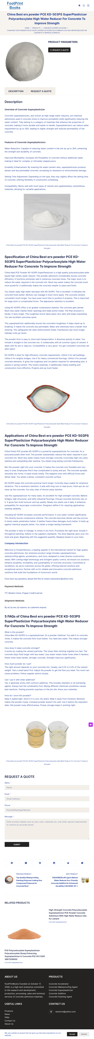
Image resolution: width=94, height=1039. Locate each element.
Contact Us (10, 1020)
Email (7, 794)
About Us (9, 1024)
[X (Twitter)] (26, 863)
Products (9, 1011)
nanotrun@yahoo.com (65, 1011)
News (7, 1014)
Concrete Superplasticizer (14, 962)
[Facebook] (12, 863)
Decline (84, 1034)
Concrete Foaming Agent (60, 996)
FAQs (7, 1017)
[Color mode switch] (79, 5)
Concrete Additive (57, 993)
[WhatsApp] (82, 863)
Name (7, 783)
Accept (72, 1034)
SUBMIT (17, 844)
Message (8, 816)
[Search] (84, 5)
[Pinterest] (40, 863)
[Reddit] (68, 863)
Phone (7, 805)
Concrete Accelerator (59, 984)
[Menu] (88, 5)
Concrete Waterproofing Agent (63, 987)
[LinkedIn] (54, 863)
